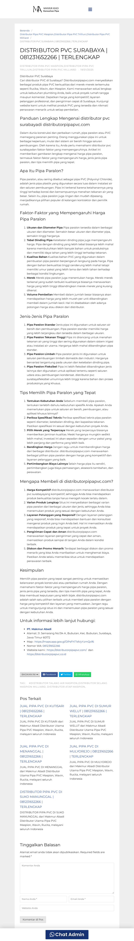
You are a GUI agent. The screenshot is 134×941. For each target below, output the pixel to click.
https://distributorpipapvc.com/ (67, 650)
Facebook (50, 674)
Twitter (67, 674)
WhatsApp (83, 674)
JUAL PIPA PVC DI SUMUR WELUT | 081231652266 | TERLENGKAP (90, 711)
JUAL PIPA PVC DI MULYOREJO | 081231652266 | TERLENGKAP (91, 751)
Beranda (25, 30)
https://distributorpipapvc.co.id (46, 654)
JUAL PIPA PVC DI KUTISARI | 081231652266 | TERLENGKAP (42, 711)
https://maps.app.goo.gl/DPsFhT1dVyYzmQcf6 (65, 641)
